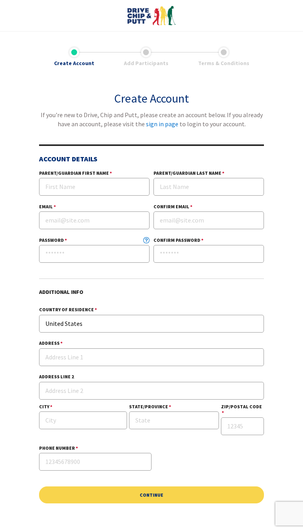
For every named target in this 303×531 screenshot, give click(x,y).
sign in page (162, 124)
